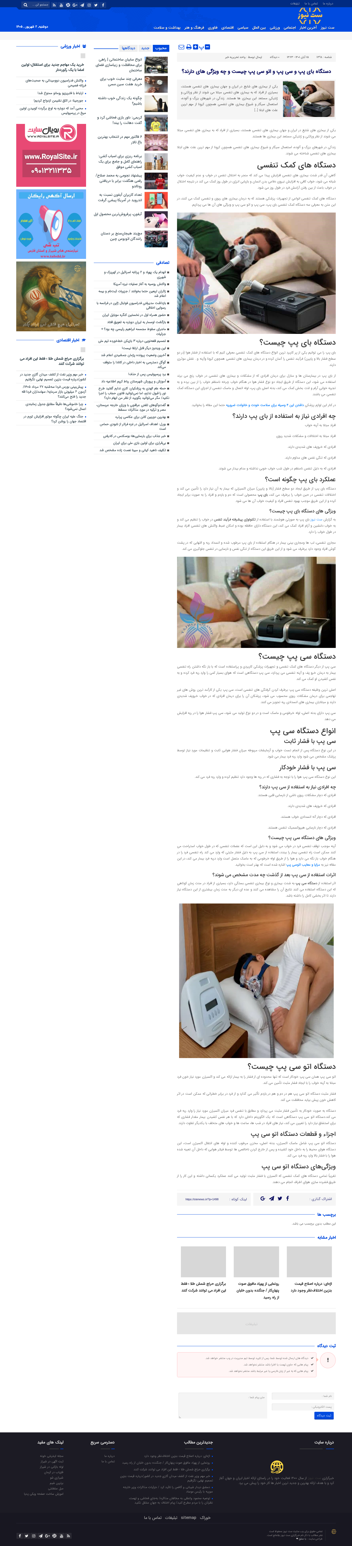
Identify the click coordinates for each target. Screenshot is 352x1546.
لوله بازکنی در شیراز (51, 1466)
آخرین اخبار (308, 27)
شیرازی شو (56, 1477)
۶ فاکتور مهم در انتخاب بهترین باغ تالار (120, 139)
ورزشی (275, 27)
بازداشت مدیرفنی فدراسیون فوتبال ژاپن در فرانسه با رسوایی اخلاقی (131, 306)
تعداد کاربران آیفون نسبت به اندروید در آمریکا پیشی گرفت (120, 197)
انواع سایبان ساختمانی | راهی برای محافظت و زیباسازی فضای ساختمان (119, 65)
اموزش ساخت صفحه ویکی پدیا (43, 1493)
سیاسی (243, 27)
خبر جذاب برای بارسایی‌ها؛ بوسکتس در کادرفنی (134, 436)
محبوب (161, 48)
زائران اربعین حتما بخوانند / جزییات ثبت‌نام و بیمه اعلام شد (132, 294)
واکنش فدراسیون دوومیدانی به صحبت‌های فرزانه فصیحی (56, 83)
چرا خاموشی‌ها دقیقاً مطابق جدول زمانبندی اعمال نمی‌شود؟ (56, 407)
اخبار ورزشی (71, 46)
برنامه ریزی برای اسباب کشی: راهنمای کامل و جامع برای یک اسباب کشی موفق (120, 161)
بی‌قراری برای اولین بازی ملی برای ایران (139, 443)
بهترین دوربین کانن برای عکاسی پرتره (140, 417)
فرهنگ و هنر (194, 27)
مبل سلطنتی (55, 1488)
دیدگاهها (128, 48)
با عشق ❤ (301, 1539)
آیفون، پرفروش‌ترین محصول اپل (118, 214)
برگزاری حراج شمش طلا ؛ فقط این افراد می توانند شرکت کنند (52, 361)
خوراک (205, 1518)
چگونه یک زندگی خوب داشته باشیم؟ (120, 100)
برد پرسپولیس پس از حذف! (147, 374)
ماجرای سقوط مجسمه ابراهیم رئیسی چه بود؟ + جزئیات (133, 332)
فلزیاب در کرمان (53, 1472)
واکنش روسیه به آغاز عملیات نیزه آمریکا (139, 284)
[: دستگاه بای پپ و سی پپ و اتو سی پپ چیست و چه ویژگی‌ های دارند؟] (181, 46)
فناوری (212, 27)
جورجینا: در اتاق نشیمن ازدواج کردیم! (59, 100)
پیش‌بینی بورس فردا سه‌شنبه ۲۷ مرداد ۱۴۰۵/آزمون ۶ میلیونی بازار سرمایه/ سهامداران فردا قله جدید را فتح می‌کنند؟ (54, 392)
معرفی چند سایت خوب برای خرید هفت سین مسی (121, 81)
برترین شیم (56, 1483)
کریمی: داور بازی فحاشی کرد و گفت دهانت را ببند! (119, 120)
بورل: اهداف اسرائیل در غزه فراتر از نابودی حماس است (133, 427)
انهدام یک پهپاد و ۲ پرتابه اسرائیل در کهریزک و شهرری (135, 275)
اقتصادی (227, 27)
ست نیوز (327, 27)
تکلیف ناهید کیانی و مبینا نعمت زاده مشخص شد (132, 450)
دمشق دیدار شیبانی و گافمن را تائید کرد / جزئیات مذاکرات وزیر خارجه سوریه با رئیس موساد (168, 1489)
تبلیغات (294, 3)
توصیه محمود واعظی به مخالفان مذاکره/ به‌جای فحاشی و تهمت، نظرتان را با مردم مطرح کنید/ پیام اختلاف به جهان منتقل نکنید (171, 1500)
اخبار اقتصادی (68, 340)
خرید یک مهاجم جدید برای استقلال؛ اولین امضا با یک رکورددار (52, 67)
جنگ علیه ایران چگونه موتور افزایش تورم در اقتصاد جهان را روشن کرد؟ (55, 419)
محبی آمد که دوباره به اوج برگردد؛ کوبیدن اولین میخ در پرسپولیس (53, 111)
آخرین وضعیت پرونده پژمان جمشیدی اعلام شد (133, 355)
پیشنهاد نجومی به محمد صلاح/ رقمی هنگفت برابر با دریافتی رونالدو (119, 181)
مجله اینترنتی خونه (51, 1456)
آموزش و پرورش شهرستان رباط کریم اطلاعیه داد (133, 381)
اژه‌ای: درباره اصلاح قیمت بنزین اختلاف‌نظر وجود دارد (177, 1456)
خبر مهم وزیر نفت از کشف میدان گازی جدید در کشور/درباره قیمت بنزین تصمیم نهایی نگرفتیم (53, 377)
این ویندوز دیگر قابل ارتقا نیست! (144, 348)
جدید (145, 48)
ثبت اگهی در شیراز (52, 1461)
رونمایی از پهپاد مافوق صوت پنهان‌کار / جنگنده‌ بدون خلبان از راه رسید (258, 1290)
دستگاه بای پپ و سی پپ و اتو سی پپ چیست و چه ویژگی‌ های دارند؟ (256, 71)
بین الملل (259, 27)
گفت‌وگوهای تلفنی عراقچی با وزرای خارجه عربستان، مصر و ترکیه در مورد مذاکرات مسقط (131, 408)
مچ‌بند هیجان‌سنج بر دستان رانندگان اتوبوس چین (121, 236)
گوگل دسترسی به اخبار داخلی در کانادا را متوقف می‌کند (134, 365)
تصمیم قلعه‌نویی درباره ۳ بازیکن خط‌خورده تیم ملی (132, 341)
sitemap (188, 1518)
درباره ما (328, 3)
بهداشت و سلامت (167, 27)
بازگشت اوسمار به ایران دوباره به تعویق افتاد (136, 322)
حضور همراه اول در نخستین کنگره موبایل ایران (134, 315)
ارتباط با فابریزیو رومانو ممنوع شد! (61, 93)
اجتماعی (290, 27)
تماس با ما (311, 3)
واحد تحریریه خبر (235, 57)
